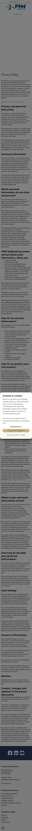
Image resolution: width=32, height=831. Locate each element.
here (4, 423)
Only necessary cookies (16, 435)
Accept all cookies (16, 430)
